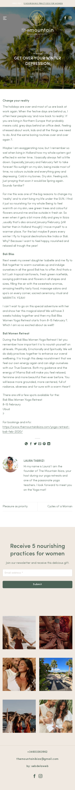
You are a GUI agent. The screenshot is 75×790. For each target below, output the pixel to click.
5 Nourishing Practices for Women (43, 3)
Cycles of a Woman (59, 506)
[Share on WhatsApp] (26, 444)
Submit (37, 584)
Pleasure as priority (15, 506)
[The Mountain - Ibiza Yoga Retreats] (37, 22)
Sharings (37, 54)
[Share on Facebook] (30, 444)
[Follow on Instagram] (70, 18)
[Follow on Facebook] (65, 18)
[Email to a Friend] (39, 444)
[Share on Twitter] (35, 444)
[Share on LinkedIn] (48, 444)
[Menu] (5, 18)
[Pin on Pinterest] (44, 444)
